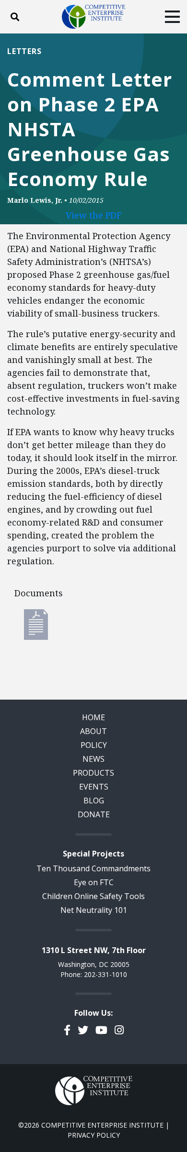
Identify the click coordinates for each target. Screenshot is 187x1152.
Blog (93, 800)
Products (93, 773)
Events (93, 786)
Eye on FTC (94, 882)
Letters (24, 51)
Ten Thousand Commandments (93, 868)
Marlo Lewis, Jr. (34, 200)
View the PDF (93, 215)
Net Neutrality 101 (93, 910)
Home (93, 717)
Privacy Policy (94, 1135)
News (93, 759)
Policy (94, 745)
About (93, 731)
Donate (94, 814)
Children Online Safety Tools (93, 896)
